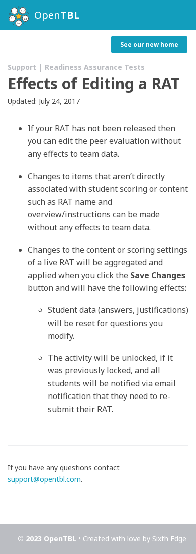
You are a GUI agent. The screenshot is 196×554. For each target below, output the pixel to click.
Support (80, 45)
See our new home (149, 44)
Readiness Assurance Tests (95, 67)
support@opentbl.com (44, 479)
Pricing (38, 45)
